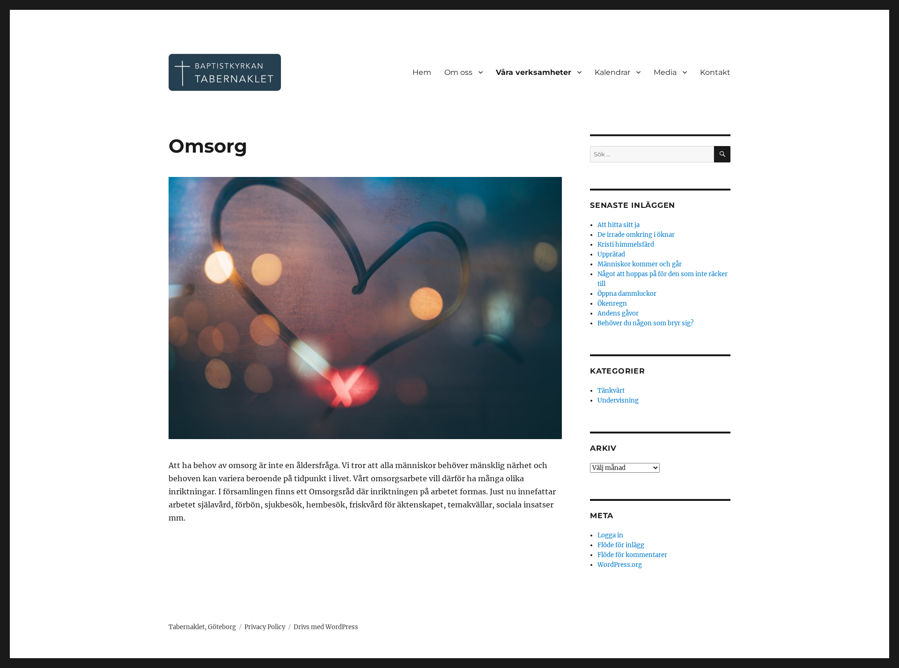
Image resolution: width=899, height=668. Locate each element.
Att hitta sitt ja (618, 225)
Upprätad (611, 254)
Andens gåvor (618, 313)
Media (665, 72)
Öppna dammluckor (626, 294)
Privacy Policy (264, 627)
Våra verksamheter (533, 72)
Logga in (610, 535)
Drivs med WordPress (326, 627)
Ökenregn (612, 304)
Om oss (458, 72)
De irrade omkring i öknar (636, 235)
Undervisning (618, 400)
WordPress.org (619, 565)
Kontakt (715, 72)
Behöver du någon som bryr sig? (645, 323)
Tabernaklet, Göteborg (202, 627)
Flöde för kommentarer (632, 555)
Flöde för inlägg (620, 545)
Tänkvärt (611, 391)
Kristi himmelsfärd (625, 245)
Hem (422, 72)
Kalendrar (612, 72)
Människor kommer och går (639, 264)
